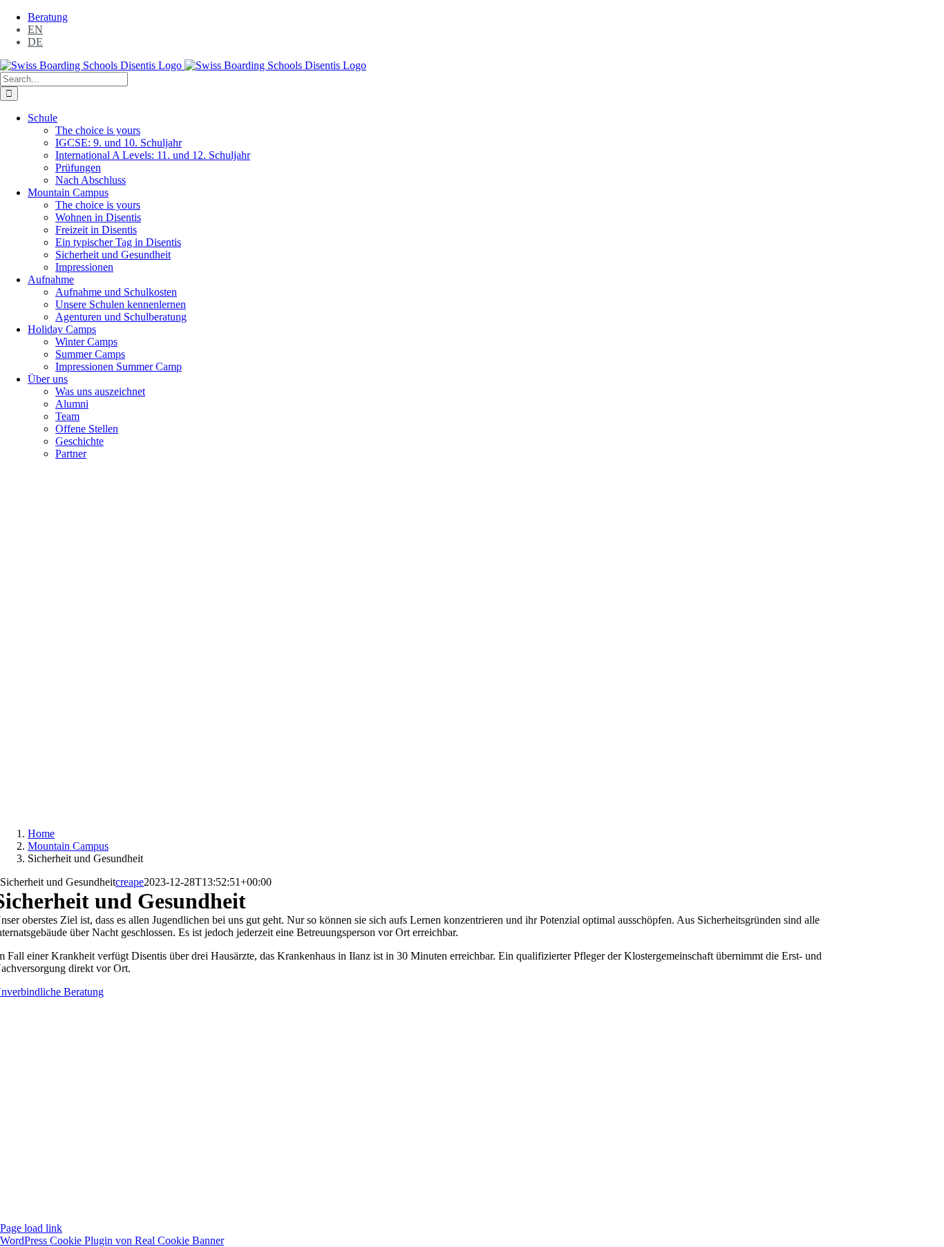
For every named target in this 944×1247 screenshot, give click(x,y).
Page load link (31, 1228)
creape (129, 882)
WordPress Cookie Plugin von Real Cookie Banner (112, 1240)
